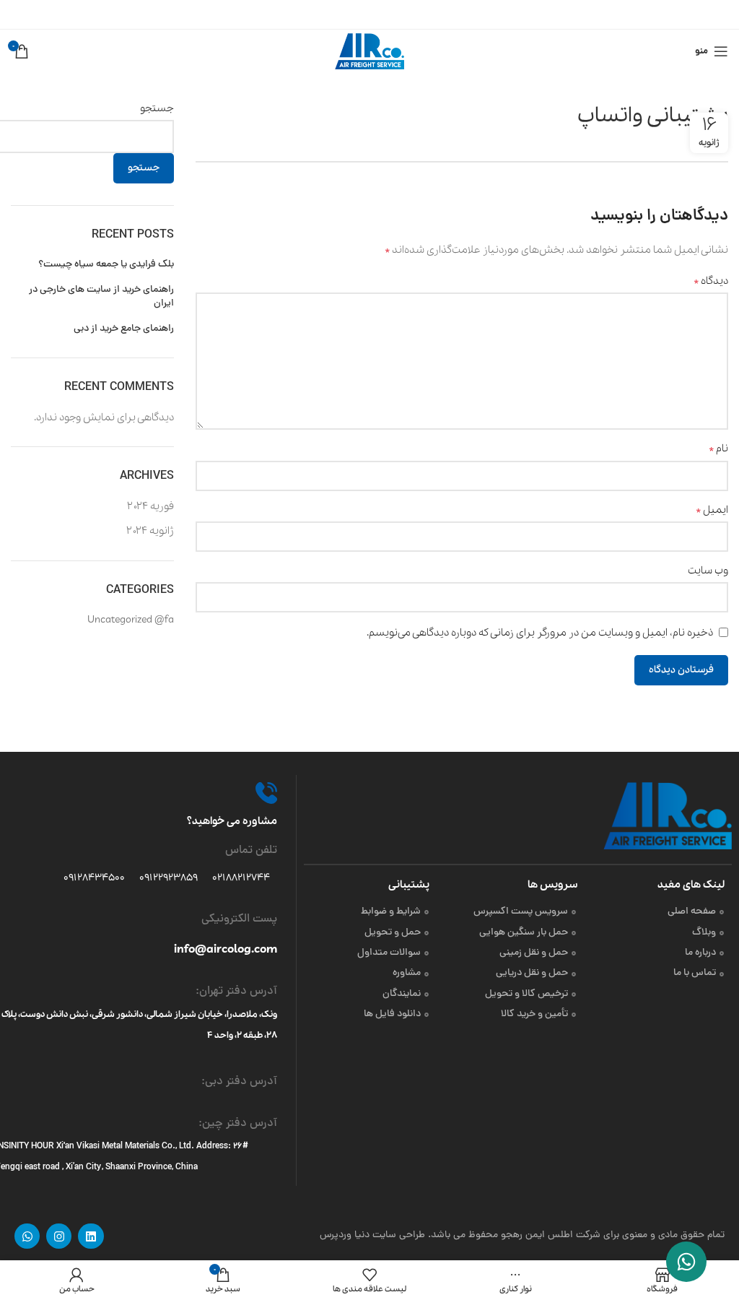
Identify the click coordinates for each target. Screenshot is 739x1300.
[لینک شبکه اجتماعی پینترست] (371, 14)
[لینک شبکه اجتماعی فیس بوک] (406, 14)
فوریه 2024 (150, 506)
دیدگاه (711, 281)
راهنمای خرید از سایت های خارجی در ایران (101, 297)
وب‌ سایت (708, 570)
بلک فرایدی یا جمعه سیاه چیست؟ (106, 265)
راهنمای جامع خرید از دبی (124, 329)
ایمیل (712, 510)
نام (718, 448)
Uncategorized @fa (130, 619)
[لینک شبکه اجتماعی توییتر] (389, 14)
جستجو (157, 109)
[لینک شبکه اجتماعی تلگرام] (334, 14)
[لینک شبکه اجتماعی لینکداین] (353, 14)
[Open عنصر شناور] (686, 1262)
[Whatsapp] (27, 1236)
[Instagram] (58, 1236)
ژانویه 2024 (150, 531)
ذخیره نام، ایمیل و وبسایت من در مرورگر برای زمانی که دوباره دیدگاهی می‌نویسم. (540, 632)
